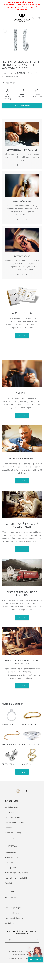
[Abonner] (36, 940)
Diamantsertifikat (11, 897)
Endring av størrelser (13, 817)
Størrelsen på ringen (13, 908)
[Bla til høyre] (26, 57)
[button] (4, 17)
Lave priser (9, 862)
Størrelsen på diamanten (14, 918)
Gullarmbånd (9, 744)
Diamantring (29, 744)
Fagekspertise (10, 868)
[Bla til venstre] (17, 57)
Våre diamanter (11, 902)
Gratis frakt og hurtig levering (16, 873)
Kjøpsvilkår (9, 828)
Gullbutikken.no (17, 951)
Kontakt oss (9, 812)
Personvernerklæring (13, 833)
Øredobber (8, 764)
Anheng (26, 764)
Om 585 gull (9, 923)
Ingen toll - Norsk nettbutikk (16, 878)
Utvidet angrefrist (12, 857)
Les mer (20, 165)
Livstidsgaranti (10, 852)
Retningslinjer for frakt (15, 958)
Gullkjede (28, 724)
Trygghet (8, 883)
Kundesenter (10, 838)
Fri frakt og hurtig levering (10, 76)
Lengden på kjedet (12, 913)
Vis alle (22, 772)
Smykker (6, 724)
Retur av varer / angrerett (15, 822)
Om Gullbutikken (11, 807)
